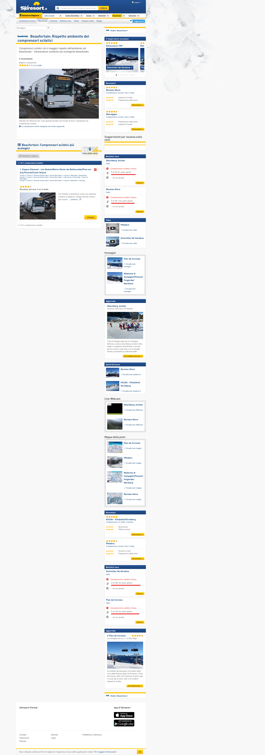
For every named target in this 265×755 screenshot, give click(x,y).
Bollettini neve (65, 21)
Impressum (24, 738)
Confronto (53, 21)
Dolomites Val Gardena (117, 571)
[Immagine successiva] (142, 59)
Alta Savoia (68, 177)
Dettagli (90, 217)
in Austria (129, 522)
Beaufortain (83, 175)
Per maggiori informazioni (105, 752)
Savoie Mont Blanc (56, 175)
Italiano (137, 2)
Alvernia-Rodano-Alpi (41, 175)
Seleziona (132, 16)
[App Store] (124, 718)
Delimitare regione (29, 156)
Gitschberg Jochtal (115, 161)
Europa (22, 175)
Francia (29, 175)
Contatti (22, 735)
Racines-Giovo (113, 189)
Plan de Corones (114, 600)
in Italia (131, 93)
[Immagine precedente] (108, 59)
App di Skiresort (122, 708)
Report (139, 183)
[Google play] (124, 726)
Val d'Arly (82, 180)
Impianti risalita (88, 21)
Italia (108, 164)
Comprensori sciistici (27, 21)
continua (74, 199)
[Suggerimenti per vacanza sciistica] (137, 21)
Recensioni (42, 21)
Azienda (54, 735)
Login (53, 738)
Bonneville (77, 177)
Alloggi (99, 21)
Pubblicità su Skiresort (92, 735)
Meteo (76, 21)
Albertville (74, 175)
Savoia (66, 175)
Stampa (22, 741)
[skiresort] (34, 7)
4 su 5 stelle (36, 65)
